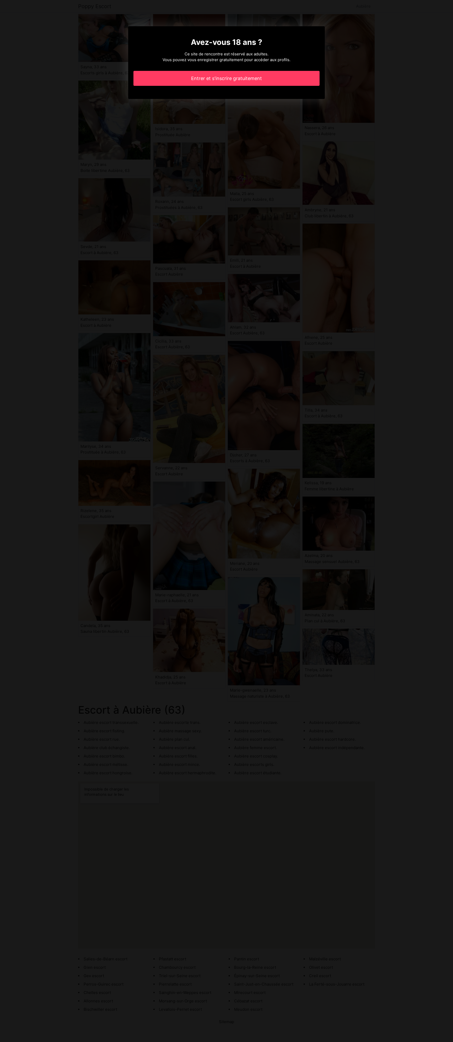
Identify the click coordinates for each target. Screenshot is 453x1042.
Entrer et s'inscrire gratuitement (226, 78)
